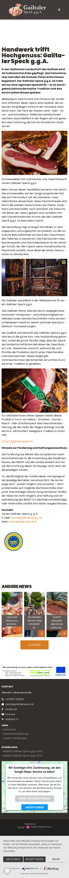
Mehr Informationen (34, 798)
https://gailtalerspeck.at (17, 441)
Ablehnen (13, 859)
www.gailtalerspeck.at (23, 521)
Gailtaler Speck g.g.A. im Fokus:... (12, 620)
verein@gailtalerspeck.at (26, 518)
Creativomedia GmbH (40, 826)
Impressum (25, 873)
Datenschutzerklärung (39, 873)
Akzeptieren (34, 807)
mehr (56, 859)
